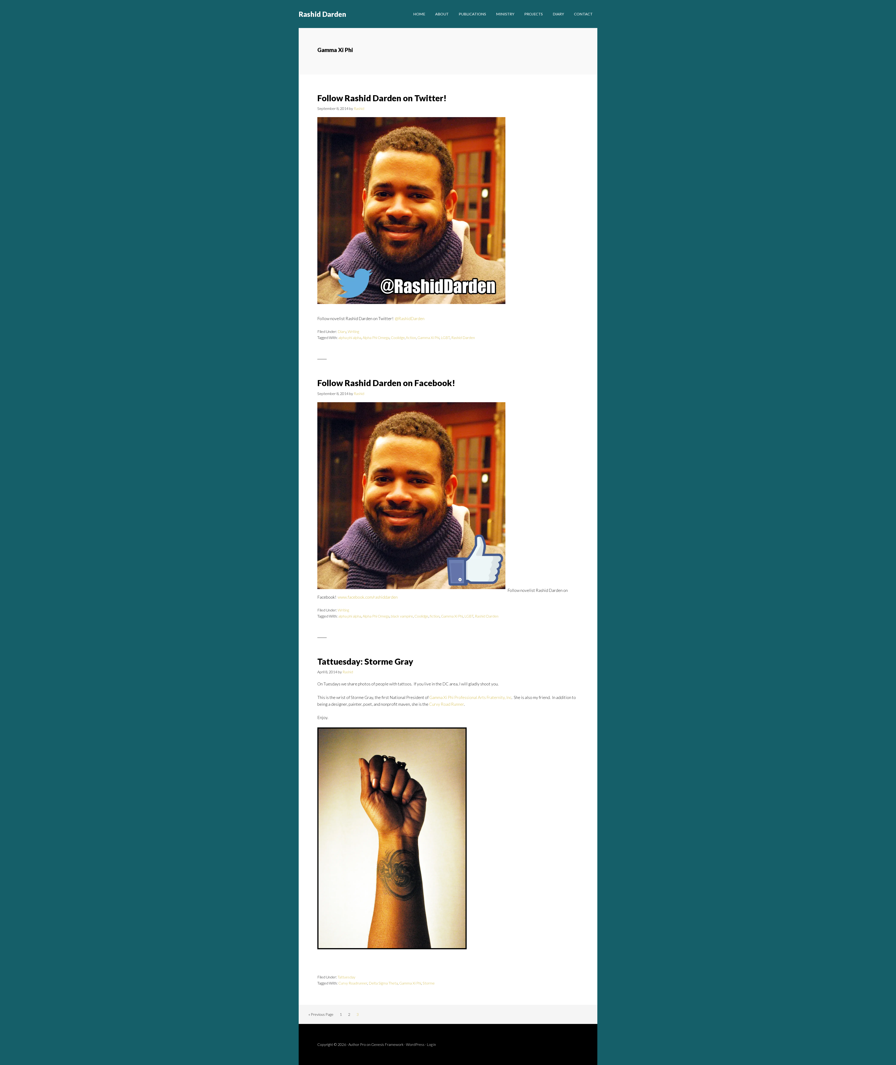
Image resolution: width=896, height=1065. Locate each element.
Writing (353, 331)
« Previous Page (320, 1014)
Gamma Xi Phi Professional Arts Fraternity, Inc (470, 697)
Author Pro (357, 1044)
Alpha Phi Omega (376, 337)
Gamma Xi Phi (428, 337)
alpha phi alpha (349, 337)
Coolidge (398, 337)
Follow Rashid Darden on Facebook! (386, 383)
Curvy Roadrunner (352, 983)
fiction (411, 337)
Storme (429, 983)
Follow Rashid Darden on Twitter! (382, 98)
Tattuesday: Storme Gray (365, 661)
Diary (342, 331)
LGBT (445, 337)
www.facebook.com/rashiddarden (368, 597)
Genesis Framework (387, 1044)
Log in (431, 1044)
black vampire (402, 616)
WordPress (415, 1044)
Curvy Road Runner (446, 704)
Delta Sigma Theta (383, 983)
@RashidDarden (409, 318)
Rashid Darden (322, 14)
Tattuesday (346, 977)
